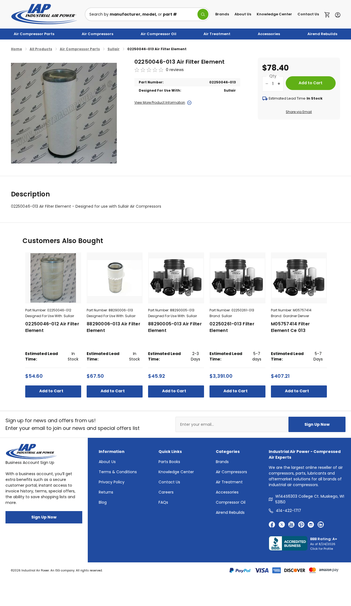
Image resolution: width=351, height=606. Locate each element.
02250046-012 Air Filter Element (52, 327)
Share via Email (299, 111)
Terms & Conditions (118, 472)
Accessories (269, 33)
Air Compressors (97, 33)
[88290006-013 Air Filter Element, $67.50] (114, 278)
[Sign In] (336, 14)
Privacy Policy (111, 482)
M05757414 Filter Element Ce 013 (290, 327)
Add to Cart (51, 391)
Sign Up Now (317, 424)
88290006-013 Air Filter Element (113, 327)
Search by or (133, 14)
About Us (242, 14)
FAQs (163, 502)
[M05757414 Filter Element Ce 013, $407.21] (299, 278)
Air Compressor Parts (34, 33)
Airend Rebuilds (322, 33)
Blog (103, 502)
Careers (166, 492)
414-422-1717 (288, 510)
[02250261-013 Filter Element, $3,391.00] (237, 278)
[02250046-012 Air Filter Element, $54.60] (53, 278)
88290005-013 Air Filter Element (175, 327)
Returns (106, 492)
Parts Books (169, 461)
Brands (222, 14)
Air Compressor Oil (158, 33)
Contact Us (308, 14)
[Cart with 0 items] (328, 14)
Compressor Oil (230, 502)
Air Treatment (216, 33)
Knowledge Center (274, 14)
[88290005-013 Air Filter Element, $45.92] (176, 278)
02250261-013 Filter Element (232, 327)
